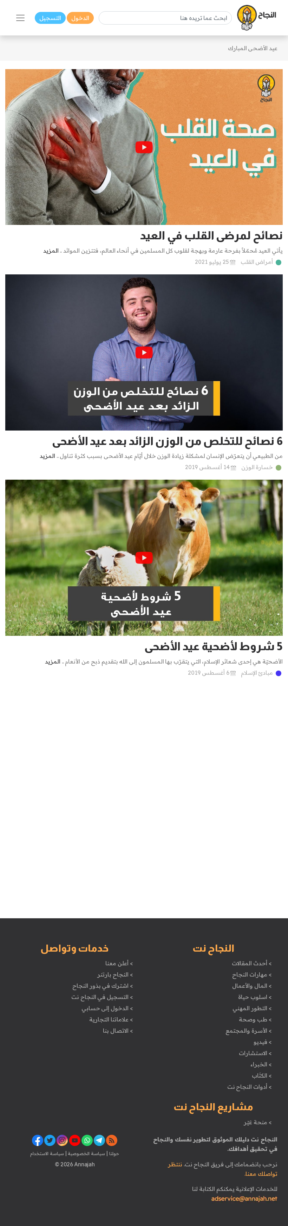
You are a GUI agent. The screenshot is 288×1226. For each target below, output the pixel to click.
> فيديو (263, 1041)
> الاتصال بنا (118, 1030)
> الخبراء (261, 1064)
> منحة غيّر (257, 1122)
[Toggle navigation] (20, 18)
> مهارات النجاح (251, 974)
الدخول (80, 17)
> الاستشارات (255, 1053)
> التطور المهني (252, 1008)
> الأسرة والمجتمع (248, 1030)
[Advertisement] (144, 737)
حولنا (113, 1153)
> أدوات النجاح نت (249, 1086)
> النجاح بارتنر (115, 974)
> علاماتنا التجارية (111, 1019)
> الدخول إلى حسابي (107, 1008)
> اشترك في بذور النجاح (102, 985)
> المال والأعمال (251, 985)
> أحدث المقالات (251, 963)
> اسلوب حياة (254, 996)
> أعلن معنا (119, 963)
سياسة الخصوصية (86, 1153)
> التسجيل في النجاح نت (102, 996)
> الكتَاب (262, 1075)
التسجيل (50, 17)
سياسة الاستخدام (47, 1153)
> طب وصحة (255, 1019)
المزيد (51, 250)
